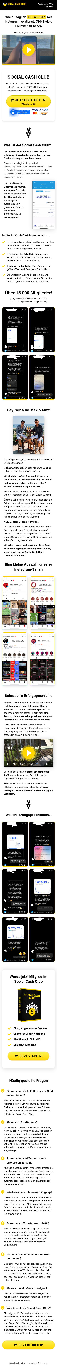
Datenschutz (43, 1363)
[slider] (14, 753)
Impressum (32, 1363)
